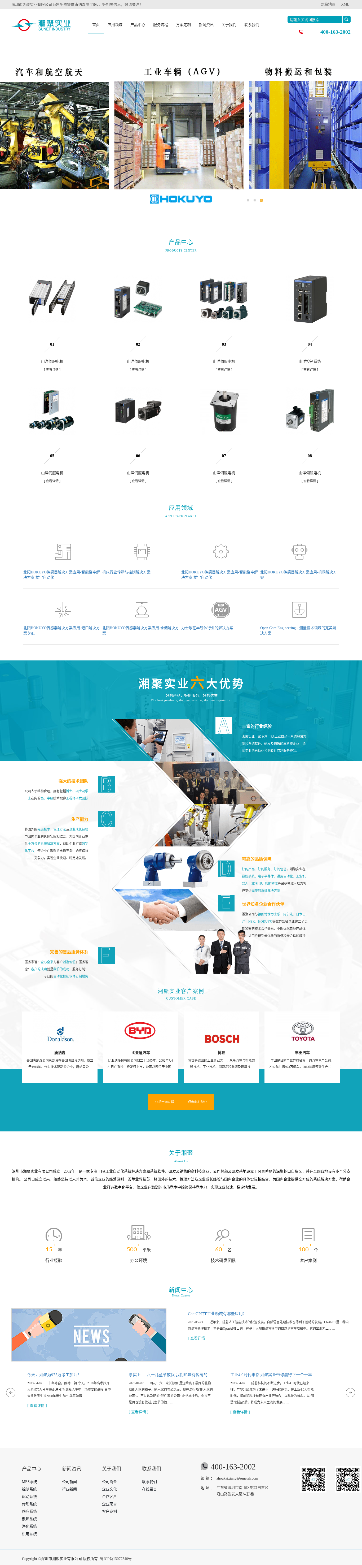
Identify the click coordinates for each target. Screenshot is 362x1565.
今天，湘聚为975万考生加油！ (54, 1375)
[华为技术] (302, 1027)
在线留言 (149, 1489)
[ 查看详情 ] (52, 369)
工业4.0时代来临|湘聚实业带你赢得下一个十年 (271, 1375)
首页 (96, 25)
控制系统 (29, 1489)
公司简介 (109, 1482)
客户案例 (109, 1512)
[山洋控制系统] (310, 299)
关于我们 (229, 25)
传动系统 (29, 1504)
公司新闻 (69, 1482)
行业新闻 (69, 1489)
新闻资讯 (206, 25)
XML (345, 4)
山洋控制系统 (310, 362)
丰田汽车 (221, 1053)
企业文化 (109, 1489)
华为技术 (302, 1053)
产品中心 (137, 25)
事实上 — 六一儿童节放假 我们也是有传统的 (168, 1375)
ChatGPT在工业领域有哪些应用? (216, 1314)
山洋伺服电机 (52, 362)
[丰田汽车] (221, 1027)
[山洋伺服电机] (52, 299)
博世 (140, 1053)
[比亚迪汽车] (60, 1027)
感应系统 (29, 1512)
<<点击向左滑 (164, 1102)
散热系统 (29, 1519)
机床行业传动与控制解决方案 (126, 572)
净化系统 (29, 1526)
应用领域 (115, 25)
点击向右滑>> (198, 1102)
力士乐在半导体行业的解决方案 (207, 628)
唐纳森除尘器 (85, 5)
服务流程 (160, 25)
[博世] (140, 1027)
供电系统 (29, 1534)
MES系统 (29, 1482)
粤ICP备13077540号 (116, 1559)
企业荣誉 (109, 1504)
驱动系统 (29, 1497)
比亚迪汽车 (60, 1053)
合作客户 (109, 1497)
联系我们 (251, 25)
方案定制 (183, 25)
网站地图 (328, 4)
